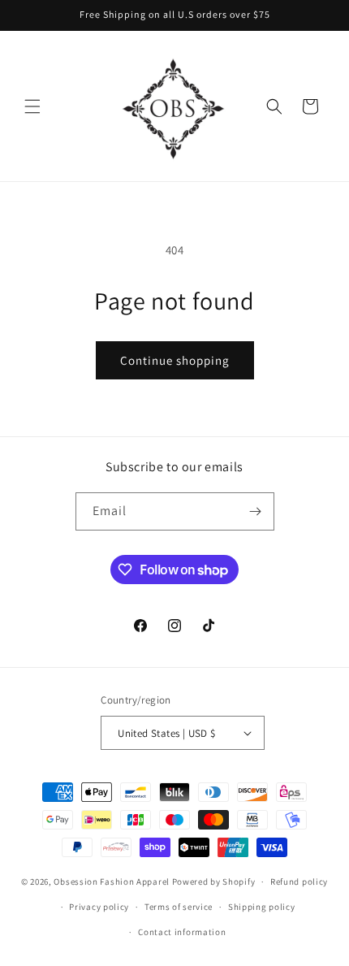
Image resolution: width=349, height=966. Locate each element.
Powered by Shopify (214, 881)
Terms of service (178, 906)
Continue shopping (175, 360)
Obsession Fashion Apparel (112, 881)
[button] (32, 106)
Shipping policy (261, 906)
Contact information (182, 932)
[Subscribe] (256, 511)
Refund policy (299, 881)
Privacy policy (99, 906)
